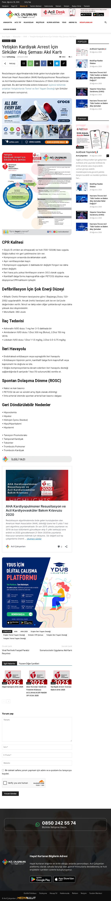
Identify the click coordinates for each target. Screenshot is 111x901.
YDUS (64, 22)
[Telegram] (57, 63)
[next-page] (8, 701)
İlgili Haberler (9, 663)
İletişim (66, 6)
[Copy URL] (63, 63)
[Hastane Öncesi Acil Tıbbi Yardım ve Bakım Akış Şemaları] (82, 103)
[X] (50, 63)
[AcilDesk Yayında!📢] (82, 52)
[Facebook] (44, 63)
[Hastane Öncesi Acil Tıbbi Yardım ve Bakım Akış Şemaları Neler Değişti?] (82, 75)
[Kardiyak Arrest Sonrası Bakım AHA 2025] (61, 677)
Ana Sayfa (6, 36)
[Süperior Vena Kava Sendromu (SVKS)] (82, 92)
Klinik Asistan (53, 22)
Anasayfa (7, 22)
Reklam (58, 6)
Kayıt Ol (14, 6)
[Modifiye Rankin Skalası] (82, 63)
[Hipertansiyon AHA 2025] (12, 677)
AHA (25, 36)
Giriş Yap (27, 2)
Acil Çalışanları (82, 156)
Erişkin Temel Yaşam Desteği (14, 635)
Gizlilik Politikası (30, 893)
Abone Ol (73, 22)
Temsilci (87, 6)
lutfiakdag (11, 57)
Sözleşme (43, 893)
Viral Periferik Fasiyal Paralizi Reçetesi (15, 652)
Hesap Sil (53, 893)
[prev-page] (4, 701)
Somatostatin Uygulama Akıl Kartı (56, 650)
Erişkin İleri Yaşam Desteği (41, 631)
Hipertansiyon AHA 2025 (12, 687)
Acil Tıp (18, 22)
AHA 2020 (24, 631)
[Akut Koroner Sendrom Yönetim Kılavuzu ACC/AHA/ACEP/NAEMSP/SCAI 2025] (37, 677)
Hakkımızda (48, 6)
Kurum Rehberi (9, 29)
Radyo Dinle (76, 6)
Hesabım (5, 6)
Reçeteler (40, 22)
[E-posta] (24, 63)
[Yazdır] (37, 63)
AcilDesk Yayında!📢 (98, 49)
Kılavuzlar (28, 22)
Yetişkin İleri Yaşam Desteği (56, 635)
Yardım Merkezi (35, 6)
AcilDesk (80, 147)
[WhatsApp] (30, 63)
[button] (105, 22)
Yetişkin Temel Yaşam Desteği (14, 638)
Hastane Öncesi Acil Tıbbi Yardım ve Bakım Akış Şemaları (99, 103)
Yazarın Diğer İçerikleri (29, 663)
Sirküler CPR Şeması (35, 635)
